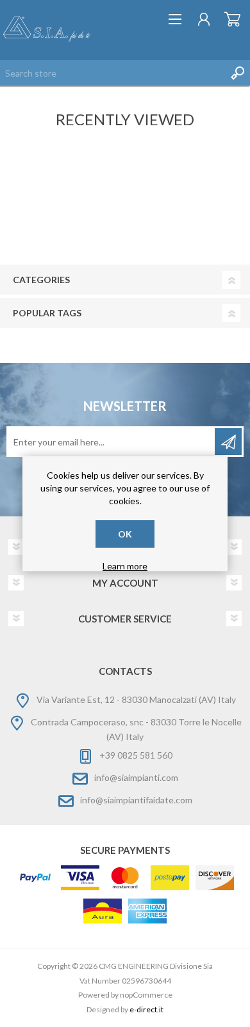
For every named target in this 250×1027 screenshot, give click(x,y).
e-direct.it (146, 1009)
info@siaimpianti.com (136, 777)
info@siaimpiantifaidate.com (136, 799)
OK (125, 534)
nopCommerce (146, 995)
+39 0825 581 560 (135, 755)
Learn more (125, 565)
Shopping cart (232, 19)
